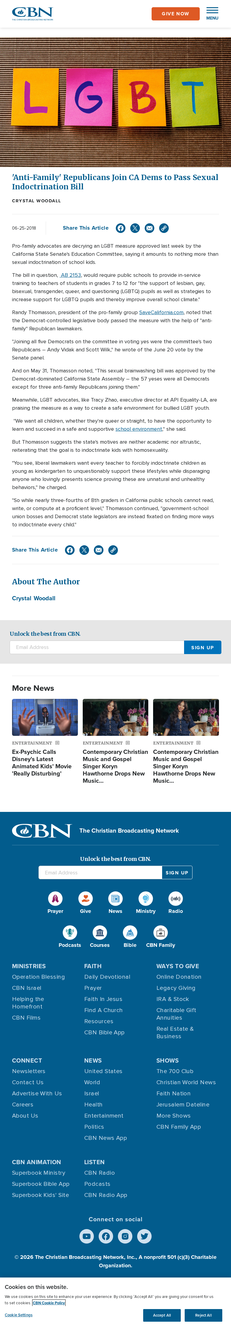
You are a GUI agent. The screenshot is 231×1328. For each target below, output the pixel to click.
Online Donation (179, 977)
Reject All (203, 1315)
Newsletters (29, 1071)
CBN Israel (27, 988)
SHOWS (167, 1060)
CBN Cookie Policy (49, 1303)
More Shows (173, 1115)
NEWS (93, 1060)
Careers (22, 1104)
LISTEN (94, 1162)
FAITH (93, 966)
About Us (25, 1115)
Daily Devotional (107, 977)
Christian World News (186, 1082)
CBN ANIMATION (36, 1162)
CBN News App (105, 1138)
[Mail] (149, 228)
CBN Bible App (104, 1032)
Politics (94, 1127)
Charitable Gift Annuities (176, 1014)
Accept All (162, 1315)
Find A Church (103, 1010)
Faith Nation (173, 1093)
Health (93, 1104)
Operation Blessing (38, 977)
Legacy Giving (176, 988)
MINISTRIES (29, 966)
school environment (139, 429)
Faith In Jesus (103, 999)
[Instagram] (125, 1236)
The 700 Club (174, 1071)
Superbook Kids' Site (40, 1195)
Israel (91, 1093)
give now (175, 13)
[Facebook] (120, 228)
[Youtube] (86, 1236)
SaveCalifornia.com (161, 312)
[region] (115, 1303)
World (92, 1082)
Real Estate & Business (175, 1032)
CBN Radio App (106, 1195)
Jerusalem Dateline (182, 1104)
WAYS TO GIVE (177, 966)
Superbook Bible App (41, 1184)
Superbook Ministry (38, 1173)
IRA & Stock (172, 999)
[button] (209, 13)
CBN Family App (178, 1127)
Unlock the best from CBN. (45, 633)
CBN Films (26, 1017)
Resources (98, 1021)
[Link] (164, 228)
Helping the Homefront (28, 1003)
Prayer (93, 988)
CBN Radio (99, 1173)
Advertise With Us (37, 1093)
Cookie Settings (18, 1315)
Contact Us (28, 1082)
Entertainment (104, 1115)
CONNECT (27, 1060)
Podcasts (97, 1184)
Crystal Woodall (36, 200)
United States (103, 1071)
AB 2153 (70, 275)
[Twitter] (135, 228)
